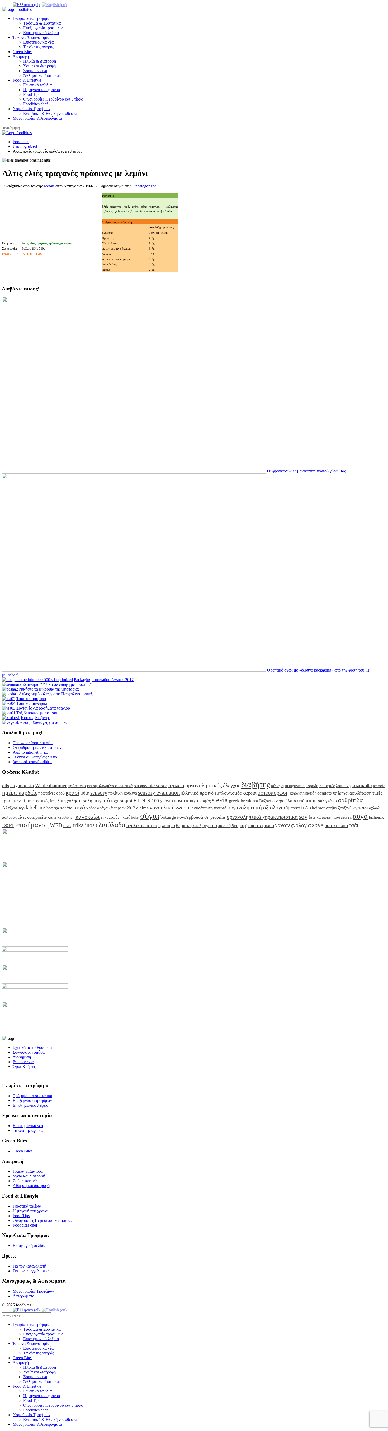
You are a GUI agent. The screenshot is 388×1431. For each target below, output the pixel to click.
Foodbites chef (35, 104)
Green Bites (22, 51)
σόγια (149, 815)
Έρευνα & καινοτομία (31, 37)
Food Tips (31, 94)
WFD (56, 825)
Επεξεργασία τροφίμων (43, 28)
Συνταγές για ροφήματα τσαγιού (43, 708)
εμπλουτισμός (228, 793)
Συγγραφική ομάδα (29, 1052)
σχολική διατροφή (143, 825)
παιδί (363, 807)
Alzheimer (315, 807)
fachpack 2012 (123, 808)
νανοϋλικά (161, 807)
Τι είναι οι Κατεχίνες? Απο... (36, 757)
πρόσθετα (77, 785)
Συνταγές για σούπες (49, 722)
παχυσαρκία (22, 785)
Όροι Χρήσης (24, 1066)
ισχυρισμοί (121, 800)
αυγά (79, 807)
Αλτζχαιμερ (13, 807)
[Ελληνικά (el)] (26, 4)
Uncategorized (25, 146)
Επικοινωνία (23, 1061)
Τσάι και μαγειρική (32, 703)
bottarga (168, 817)
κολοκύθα (362, 785)
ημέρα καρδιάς (19, 792)
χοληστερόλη (79, 800)
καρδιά (250, 793)
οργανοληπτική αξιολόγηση (259, 807)
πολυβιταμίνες (14, 817)
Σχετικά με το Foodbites (33, 1047)
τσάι (353, 825)
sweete (182, 807)
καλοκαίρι (87, 816)
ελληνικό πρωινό (197, 793)
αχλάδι (374, 808)
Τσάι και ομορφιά (31, 698)
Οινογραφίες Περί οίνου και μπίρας (53, 99)
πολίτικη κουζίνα (122, 793)
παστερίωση (336, 825)
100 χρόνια (162, 800)
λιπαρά (168, 825)
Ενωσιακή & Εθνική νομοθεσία (50, 113)
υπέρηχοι (340, 793)
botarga (52, 808)
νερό (280, 800)
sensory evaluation (159, 793)
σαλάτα (66, 808)
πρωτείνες (342, 817)
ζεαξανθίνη (347, 808)
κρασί (72, 792)
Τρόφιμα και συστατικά (32, 1096)
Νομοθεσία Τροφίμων (31, 108)
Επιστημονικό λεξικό (41, 32)
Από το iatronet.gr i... (30, 752)
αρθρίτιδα (350, 800)
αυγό (360, 816)
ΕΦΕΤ (8, 825)
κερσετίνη (66, 817)
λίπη (61, 800)
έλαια (291, 800)
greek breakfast (243, 800)
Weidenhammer (51, 785)
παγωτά (220, 808)
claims (142, 807)
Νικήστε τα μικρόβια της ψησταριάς (49, 689)
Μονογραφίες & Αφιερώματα (37, 118)
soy (303, 816)
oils (5, 785)
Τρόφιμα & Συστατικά (42, 23)
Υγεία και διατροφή (39, 66)
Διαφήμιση (22, 1057)
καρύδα (312, 785)
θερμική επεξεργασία (196, 825)
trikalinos (83, 825)
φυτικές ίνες (46, 801)
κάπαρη (277, 785)
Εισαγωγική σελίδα (29, 1245)
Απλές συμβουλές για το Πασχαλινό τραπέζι (56, 694)
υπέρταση (307, 800)
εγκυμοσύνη (111, 817)
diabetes (28, 801)
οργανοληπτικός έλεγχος (212, 785)
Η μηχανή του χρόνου (41, 89)
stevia (220, 800)
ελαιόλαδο (110, 825)
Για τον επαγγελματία (31, 1271)
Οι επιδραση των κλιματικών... (39, 747)
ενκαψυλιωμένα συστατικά (110, 785)
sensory (98, 793)
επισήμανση (32, 825)
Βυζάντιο (267, 801)
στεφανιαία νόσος (150, 785)
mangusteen (295, 785)
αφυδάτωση (360, 793)
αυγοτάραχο (186, 800)
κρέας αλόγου (98, 808)
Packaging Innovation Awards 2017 (104, 679)
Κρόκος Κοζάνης (35, 717)
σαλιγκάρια (327, 801)
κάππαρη (323, 817)
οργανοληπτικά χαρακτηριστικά (262, 817)
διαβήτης (255, 784)
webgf (49, 186)
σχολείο (176, 785)
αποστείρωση (261, 825)
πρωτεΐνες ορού (51, 793)
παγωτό (101, 800)
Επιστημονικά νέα (38, 42)
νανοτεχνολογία (293, 825)
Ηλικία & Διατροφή (39, 61)
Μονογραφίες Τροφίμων (33, 1291)
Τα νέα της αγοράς (38, 47)
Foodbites (21, 141)
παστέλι (297, 808)
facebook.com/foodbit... (32, 761)
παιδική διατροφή (232, 825)
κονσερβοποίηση (193, 817)
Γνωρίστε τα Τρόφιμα (31, 18)
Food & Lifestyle (27, 80)
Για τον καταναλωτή (29, 1266)
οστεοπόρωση (273, 793)
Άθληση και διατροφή (41, 75)
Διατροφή (21, 56)
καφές (205, 800)
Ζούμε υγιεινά (35, 70)
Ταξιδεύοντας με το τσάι (36, 713)
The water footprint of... (33, 742)
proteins (218, 817)
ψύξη (85, 793)
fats (312, 817)
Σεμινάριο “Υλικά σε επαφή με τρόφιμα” (57, 684)
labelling (35, 807)
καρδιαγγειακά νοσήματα (311, 793)
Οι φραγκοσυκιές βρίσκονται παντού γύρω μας (306, 471)
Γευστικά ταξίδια (37, 85)
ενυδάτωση (202, 807)
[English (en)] (54, 4)
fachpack (376, 817)
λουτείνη (343, 785)
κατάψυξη (130, 817)
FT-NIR (142, 800)
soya (318, 825)
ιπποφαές (327, 785)
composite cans (41, 817)
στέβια (331, 808)
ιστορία (379, 785)
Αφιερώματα (23, 1296)
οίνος (67, 825)
